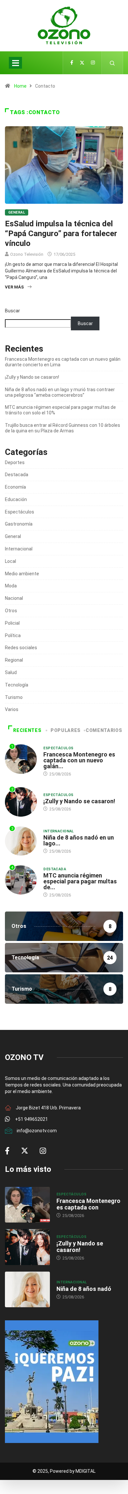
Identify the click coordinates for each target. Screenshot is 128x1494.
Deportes (15, 462)
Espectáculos (19, 511)
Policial (12, 623)
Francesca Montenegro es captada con (88, 1204)
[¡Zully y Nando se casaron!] (27, 1247)
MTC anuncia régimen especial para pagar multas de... (80, 881)
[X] (82, 63)
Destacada (16, 474)
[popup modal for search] (112, 62)
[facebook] (71, 62)
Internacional (18, 548)
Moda (11, 585)
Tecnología (16, 684)
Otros (11, 610)
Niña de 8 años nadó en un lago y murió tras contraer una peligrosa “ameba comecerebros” (60, 392)
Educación (16, 499)
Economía (15, 487)
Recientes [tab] (27, 730)
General (16, 212)
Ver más (14, 287)
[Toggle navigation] (15, 63)
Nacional (14, 598)
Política (13, 635)
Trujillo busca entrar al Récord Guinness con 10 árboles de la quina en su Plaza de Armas (62, 428)
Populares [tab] (66, 730)
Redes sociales (21, 647)
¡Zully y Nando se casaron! (32, 377)
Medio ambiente (22, 573)
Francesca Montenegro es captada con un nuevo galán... (79, 760)
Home (20, 86)
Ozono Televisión (26, 254)
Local (10, 561)
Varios (11, 709)
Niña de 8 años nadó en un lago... (78, 840)
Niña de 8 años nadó (83, 1288)
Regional (14, 660)
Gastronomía (18, 524)
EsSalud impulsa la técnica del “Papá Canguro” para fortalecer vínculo (61, 233)
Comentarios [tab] (104, 730)
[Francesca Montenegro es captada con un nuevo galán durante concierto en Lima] (27, 1205)
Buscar (12, 310)
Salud (11, 672)
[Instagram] (93, 62)
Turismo (14, 697)
